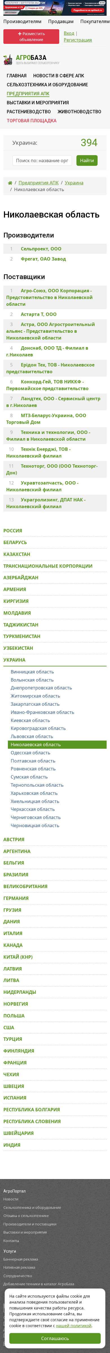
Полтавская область (33, 761)
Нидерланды (19, 992)
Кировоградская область (38, 728)
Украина (14, 660)
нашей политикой (73, 1325)
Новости (10, 1199)
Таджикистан (20, 625)
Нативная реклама (19, 1267)
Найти (87, 160)
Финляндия (18, 1051)
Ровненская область (33, 769)
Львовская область (32, 736)
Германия (16, 898)
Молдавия (17, 613)
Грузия (12, 910)
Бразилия (15, 875)
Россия (12, 531)
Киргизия (16, 601)
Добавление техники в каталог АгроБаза (38, 1283)
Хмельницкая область (35, 801)
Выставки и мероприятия (25, 1232)
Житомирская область (35, 696)
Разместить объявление (32, 36)
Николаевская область (36, 744)
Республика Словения (32, 1121)
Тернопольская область (37, 785)
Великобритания (25, 886)
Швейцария (18, 1133)
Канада (13, 945)
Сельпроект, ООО (41, 249)
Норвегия (15, 1004)
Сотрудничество (17, 1275)
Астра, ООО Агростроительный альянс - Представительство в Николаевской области (50, 331)
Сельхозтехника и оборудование (32, 1207)
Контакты (11, 1240)
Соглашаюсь (55, 1338)
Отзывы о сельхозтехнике (26, 1215)
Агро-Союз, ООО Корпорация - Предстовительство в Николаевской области (49, 297)
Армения (14, 589)
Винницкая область (32, 672)
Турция (12, 1039)
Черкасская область (33, 809)
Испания (15, 1098)
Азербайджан (20, 577)
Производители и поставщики (29, 1224)
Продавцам (61, 21)
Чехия (11, 1074)
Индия (12, 1145)
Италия (13, 933)
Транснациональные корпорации (48, 566)
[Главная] (10, 183)
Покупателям (95, 21)
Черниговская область (36, 817)
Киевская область (30, 720)
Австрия (14, 839)
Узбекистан (18, 648)
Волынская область (32, 680)
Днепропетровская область (41, 688)
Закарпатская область (35, 704)
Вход (69, 33)
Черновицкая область (35, 825)
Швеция (13, 1086)
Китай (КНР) (17, 957)
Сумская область (29, 777)
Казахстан (16, 554)
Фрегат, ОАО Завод (43, 259)
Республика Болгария (31, 1110)
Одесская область (30, 753)
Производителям (22, 21)
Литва (11, 980)
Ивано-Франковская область (42, 712)
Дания (11, 921)
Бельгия (13, 863)
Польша (14, 1016)
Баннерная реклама (20, 1259)
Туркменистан (21, 636)
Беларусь (15, 542)
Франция (15, 1063)
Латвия (12, 969)
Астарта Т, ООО (39, 314)
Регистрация (78, 40)
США (8, 1027)
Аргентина (16, 851)
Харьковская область (34, 793)
